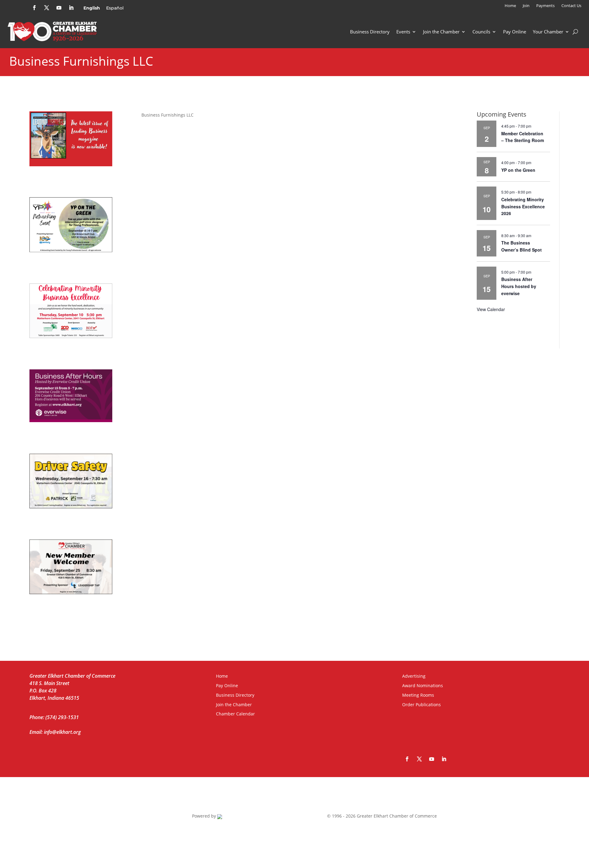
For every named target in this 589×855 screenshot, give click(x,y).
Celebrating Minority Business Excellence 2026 (523, 206)
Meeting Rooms (418, 695)
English (91, 8)
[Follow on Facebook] (34, 8)
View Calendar (491, 309)
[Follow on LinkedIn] (71, 8)
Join (526, 5)
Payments (545, 5)
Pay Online (514, 32)
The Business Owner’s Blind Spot (521, 246)
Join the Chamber (441, 32)
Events (403, 32)
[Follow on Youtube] (59, 8)
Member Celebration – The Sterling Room (522, 137)
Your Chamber (548, 32)
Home (510, 5)
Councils (481, 32)
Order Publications (421, 704)
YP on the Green (518, 170)
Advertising (413, 676)
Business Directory (370, 32)
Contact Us (571, 5)
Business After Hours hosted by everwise (518, 286)
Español (115, 8)
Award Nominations (422, 685)
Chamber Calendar (235, 714)
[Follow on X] (47, 8)
